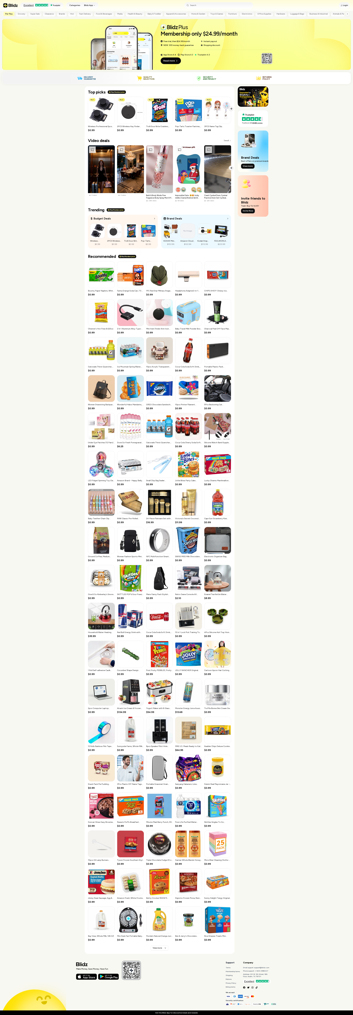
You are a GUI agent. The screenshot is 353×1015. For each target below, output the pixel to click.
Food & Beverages (104, 14)
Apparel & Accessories (176, 14)
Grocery (21, 14)
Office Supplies (264, 14)
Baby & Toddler (154, 14)
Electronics (247, 14)
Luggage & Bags (297, 14)
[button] (101, 114)
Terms (228, 968)
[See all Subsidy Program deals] (228, 218)
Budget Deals (102, 218)
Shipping (229, 975)
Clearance (49, 14)
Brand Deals (174, 218)
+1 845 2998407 (261, 971)
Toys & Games (216, 14)
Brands (62, 14)
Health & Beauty (135, 14)
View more (157, 948)
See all (226, 140)
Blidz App (88, 5)
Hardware (280, 14)
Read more (169, 60)
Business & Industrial (318, 14)
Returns (229, 979)
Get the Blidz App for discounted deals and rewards (176, 1013)
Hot (72, 14)
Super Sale (35, 14)
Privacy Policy (231, 983)
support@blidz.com (261, 968)
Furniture (232, 14)
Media (119, 14)
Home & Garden (198, 14)
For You (9, 14)
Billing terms (230, 987)
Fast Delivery (85, 14)
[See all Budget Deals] (154, 218)
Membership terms (233, 971)
